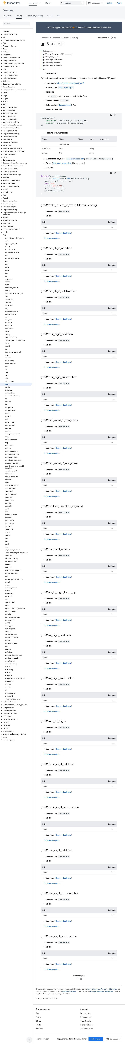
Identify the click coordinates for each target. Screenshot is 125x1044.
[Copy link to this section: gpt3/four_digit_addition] (75, 334)
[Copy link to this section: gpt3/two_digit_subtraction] (79, 936)
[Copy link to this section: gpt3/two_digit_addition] (75, 850)
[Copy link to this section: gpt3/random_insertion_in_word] (85, 506)
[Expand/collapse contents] (54, 51)
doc (75, 159)
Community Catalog (34, 16)
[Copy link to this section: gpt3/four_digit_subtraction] (79, 377)
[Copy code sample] (115, 115)
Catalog (19, 16)
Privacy (46, 1039)
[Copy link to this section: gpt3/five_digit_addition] (74, 248)
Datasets (8, 10)
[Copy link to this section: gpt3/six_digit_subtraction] (77, 678)
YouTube (39, 1029)
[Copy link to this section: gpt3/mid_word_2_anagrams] (80, 463)
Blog (37, 1013)
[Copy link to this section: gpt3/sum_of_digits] (68, 721)
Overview (7, 16)
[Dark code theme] (111, 115)
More (47, 3)
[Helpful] (111, 38)
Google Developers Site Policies (101, 991)
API (58, 16)
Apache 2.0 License (69, 991)
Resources (32, 3)
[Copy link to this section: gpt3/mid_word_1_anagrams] (80, 420)
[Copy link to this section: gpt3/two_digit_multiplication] (81, 893)
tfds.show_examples (62, 163)
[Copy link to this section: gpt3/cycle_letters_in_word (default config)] (100, 205)
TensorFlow (45, 38)
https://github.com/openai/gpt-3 (70, 83)
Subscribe (95, 1039)
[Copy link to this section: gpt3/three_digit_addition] (76, 764)
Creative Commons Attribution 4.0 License (102, 989)
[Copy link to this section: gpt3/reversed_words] (72, 549)
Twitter (38, 1025)
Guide (49, 16)
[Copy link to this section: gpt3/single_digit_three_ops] (80, 592)
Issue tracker (85, 1013)
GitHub (110, 3)
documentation (94, 28)
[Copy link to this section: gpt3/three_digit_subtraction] (81, 807)
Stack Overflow (86, 1021)
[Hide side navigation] (29, 1039)
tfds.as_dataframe (63, 233)
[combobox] (72, 3)
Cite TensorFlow (86, 1029)
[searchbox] (16, 23)
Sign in (119, 3)
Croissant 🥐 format (72, 28)
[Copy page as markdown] (59, 44)
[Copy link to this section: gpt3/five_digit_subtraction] (79, 291)
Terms (38, 1039)
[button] (16, 34)
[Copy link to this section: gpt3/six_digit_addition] (73, 635)
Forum (38, 1017)
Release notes (85, 1017)
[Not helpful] (115, 38)
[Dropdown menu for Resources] (40, 3)
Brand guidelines (86, 1025)
